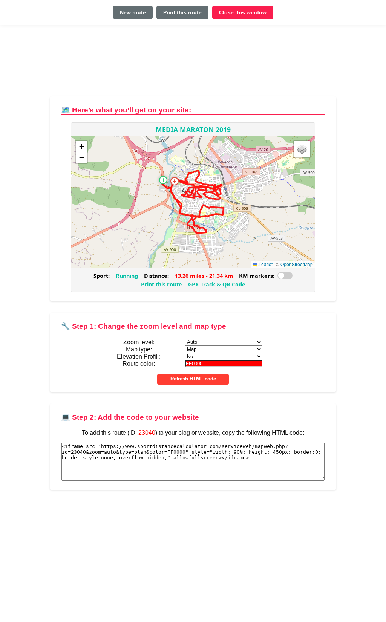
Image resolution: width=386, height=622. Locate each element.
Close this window (243, 12)
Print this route (182, 12)
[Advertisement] (193, 63)
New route (133, 12)
